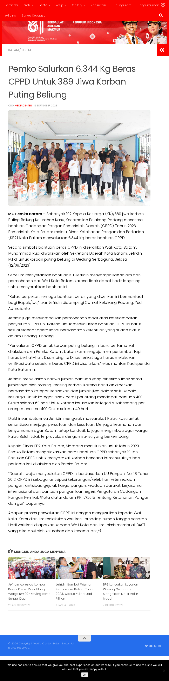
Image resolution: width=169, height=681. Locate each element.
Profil (26, 5)
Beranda (11, 5)
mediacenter (23, 105)
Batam (13, 50)
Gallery (77, 5)
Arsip (59, 5)
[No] (164, 670)
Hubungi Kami (122, 5)
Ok (84, 674)
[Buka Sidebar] (162, 50)
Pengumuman (148, 5)
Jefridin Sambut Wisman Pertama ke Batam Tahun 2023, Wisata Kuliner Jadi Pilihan (75, 591)
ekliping (10, 15)
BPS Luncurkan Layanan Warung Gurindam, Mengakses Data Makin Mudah (120, 591)
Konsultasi (98, 5)
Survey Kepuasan (34, 15)
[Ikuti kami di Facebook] (155, 646)
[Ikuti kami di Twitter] (146, 646)
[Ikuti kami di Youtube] (150, 646)
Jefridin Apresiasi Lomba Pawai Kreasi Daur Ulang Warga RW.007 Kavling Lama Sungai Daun (29, 591)
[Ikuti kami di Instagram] (159, 646)
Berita (43, 5)
